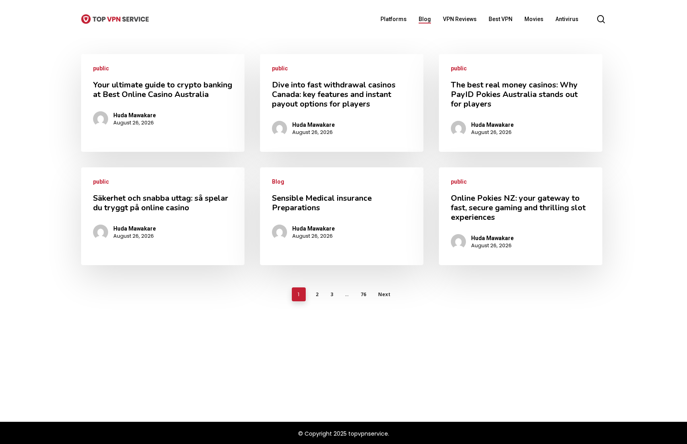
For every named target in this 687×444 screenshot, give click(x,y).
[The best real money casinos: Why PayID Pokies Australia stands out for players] (520, 103)
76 (363, 294)
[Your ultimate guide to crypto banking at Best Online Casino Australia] (163, 103)
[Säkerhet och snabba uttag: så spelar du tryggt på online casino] (163, 216)
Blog (278, 181)
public (101, 68)
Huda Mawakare (134, 115)
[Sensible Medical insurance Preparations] (341, 216)
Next (384, 294)
